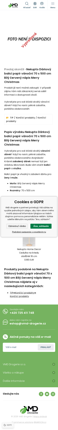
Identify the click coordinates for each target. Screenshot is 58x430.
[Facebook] (41, 394)
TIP (11, 117)
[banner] (13, 5)
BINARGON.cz (40, 422)
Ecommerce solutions (22, 422)
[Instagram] (53, 394)
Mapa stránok (40, 416)
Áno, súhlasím (41, 226)
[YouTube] (47, 394)
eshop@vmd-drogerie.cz (28, 323)
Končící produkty (25, 117)
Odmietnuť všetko (17, 226)
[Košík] (42, 5)
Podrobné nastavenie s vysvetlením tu (29, 232)
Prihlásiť (46, 347)
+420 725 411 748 (22, 313)
